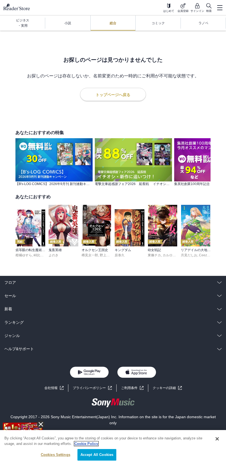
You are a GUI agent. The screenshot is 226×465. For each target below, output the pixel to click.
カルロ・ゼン (172, 255)
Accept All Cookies (96, 455)
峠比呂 (39, 255)
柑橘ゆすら (23, 255)
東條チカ (154, 255)
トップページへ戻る (113, 95)
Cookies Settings (55, 455)
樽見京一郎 (90, 255)
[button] (167, 388)
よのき (53, 255)
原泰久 (120, 255)
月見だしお (189, 255)
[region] (113, 447)
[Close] (217, 439)
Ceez (203, 255)
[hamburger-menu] (219, 7)
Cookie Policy (86, 444)
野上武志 (106, 255)
